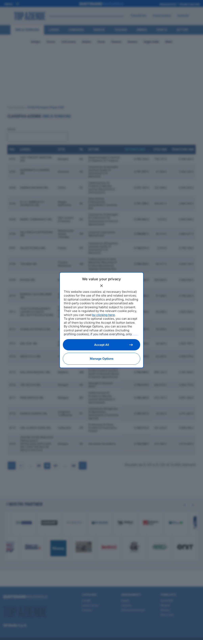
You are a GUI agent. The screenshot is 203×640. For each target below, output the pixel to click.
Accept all (101, 345)
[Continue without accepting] (101, 285)
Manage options (101, 358)
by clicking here (103, 315)
